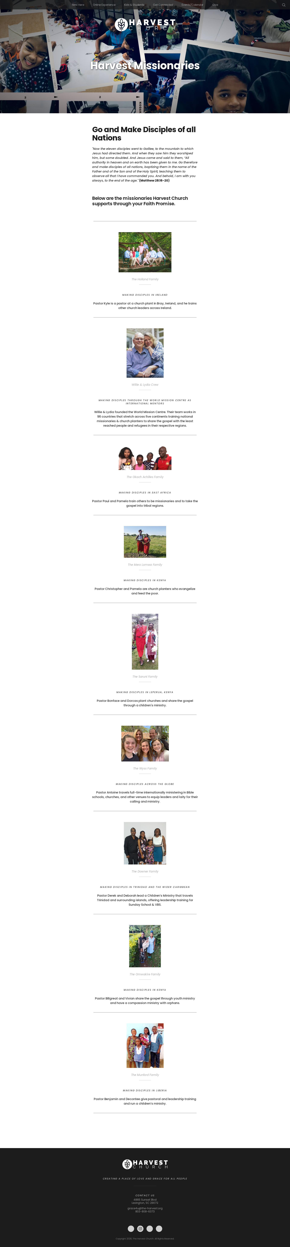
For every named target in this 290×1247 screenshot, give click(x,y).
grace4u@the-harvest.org (145, 1208)
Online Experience (104, 5)
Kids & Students (134, 5)
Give (215, 5)
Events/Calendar (192, 5)
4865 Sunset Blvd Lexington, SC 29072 (145, 1201)
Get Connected (163, 5)
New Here (78, 5)
